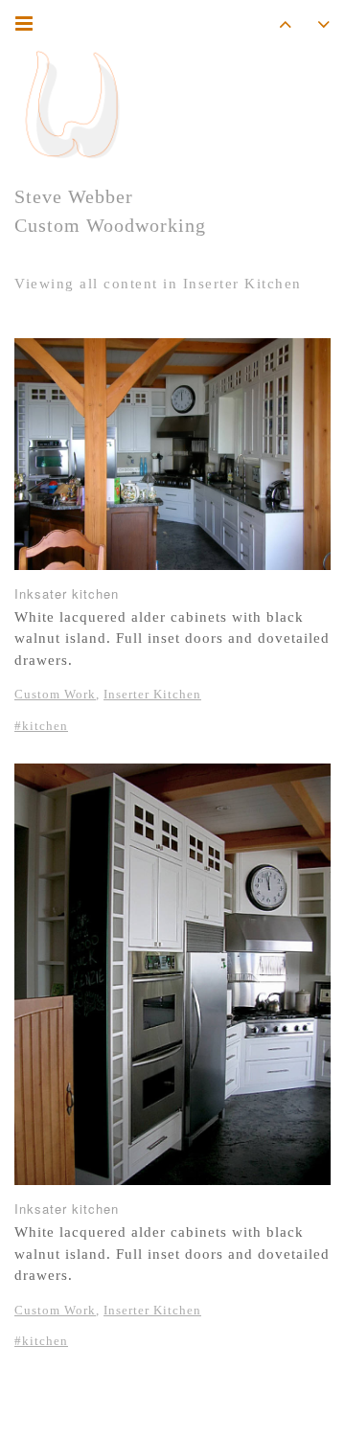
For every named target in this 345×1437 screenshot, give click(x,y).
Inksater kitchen (66, 593)
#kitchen (41, 725)
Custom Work (55, 694)
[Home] (71, 105)
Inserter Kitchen (152, 694)
